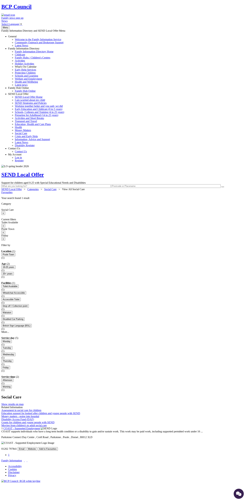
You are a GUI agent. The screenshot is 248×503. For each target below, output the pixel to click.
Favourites (6, 192)
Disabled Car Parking (13, 319)
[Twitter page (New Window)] (24, 460)
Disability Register (25, 145)
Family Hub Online (22, 89)
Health (18, 127)
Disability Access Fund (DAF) (17, 419)
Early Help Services (25, 69)
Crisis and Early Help (26, 136)
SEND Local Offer (36, 119)
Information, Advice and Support (32, 139)
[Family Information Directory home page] (20, 481)
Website (32, 449)
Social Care (21, 133)
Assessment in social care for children (21, 410)
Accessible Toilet (11, 299)
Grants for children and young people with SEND (27, 422)
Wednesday (8, 354)
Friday (6, 367)
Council (16, 7)
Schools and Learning (26, 75)
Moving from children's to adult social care (24, 425)
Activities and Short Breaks (29, 118)
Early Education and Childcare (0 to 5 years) (38, 109)
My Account (16, 157)
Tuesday (7, 348)
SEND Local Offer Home (29, 97)
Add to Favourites (48, 449)
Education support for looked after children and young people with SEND (40, 413)
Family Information (11, 460)
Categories (33, 189)
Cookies (12, 469)
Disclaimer (14, 472)
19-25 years (8, 267)
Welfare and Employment (28, 78)
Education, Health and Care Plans (33, 124)
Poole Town (8, 254)
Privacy (12, 475)
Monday (6, 341)
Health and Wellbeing (26, 81)
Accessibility (15, 466)
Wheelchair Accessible (14, 293)
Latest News (21, 45)
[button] (124, 198)
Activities (20, 60)
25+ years (7, 273)
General (35, 41)
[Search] (222, 186)
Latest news (21, 84)
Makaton (7, 312)
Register (19, 160)
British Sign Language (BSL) (16, 325)
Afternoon (7, 380)
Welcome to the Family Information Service (38, 39)
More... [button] (5, 331)
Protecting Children (25, 72)
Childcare (20, 54)
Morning (6, 386)
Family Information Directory (30, 66)
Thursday (7, 361)
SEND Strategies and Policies (31, 103)
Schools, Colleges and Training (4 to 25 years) (39, 112)
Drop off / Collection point (15, 306)
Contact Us (17, 150)
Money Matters (23, 130)
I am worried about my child (30, 100)
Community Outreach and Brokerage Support (39, 42)
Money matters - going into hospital (20, 416)
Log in (18, 157)
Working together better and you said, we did (39, 106)
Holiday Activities (24, 63)
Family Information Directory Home (34, 51)
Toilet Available (10, 286)
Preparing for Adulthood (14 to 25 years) (36, 115)
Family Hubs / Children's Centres (32, 57)
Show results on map (12, 404)
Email (21, 449)
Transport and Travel (26, 121)
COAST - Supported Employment (21, 428)
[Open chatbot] (239, 494)
